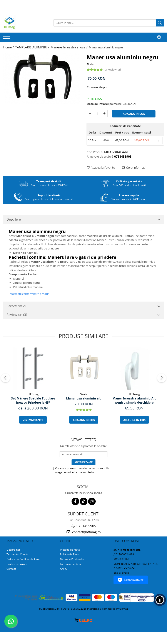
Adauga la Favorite (102, 167)
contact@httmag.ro (86, 532)
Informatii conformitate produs (29, 294)
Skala (90, 64)
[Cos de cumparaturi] (159, 37)
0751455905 (86, 526)
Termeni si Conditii (18, 554)
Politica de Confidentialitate (23, 559)
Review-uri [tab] (17, 314)
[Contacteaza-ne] (148, 37)
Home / (9, 47)
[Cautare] (160, 22)
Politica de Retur (70, 554)
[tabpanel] (41, 78)
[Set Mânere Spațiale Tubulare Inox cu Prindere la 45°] (32, 368)
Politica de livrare (17, 564)
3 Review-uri (113, 69)
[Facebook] (75, 501)
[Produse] (7, 38)
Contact (11, 569)
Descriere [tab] (14, 219)
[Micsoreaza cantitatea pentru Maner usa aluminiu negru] (90, 113)
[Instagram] (92, 501)
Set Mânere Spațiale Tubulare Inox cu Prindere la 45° (33, 400)
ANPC (63, 569)
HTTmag (33, 394)
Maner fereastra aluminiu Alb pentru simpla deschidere (134, 400)
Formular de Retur (71, 564)
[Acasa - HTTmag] (25, 22)
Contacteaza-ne (134, 579)
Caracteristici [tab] (16, 306)
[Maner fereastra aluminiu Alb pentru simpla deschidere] (134, 368)
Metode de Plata (70, 549)
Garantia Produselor (72, 559)
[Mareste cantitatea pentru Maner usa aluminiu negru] (104, 113)
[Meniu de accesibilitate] (160, 600)
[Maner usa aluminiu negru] (41, 78)
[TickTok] (83, 501)
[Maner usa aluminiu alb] (83, 368)
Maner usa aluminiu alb (83, 398)
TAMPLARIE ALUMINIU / (32, 47)
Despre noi (13, 549)
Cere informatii (135, 167)
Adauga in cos (134, 114)
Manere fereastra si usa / (69, 47)
